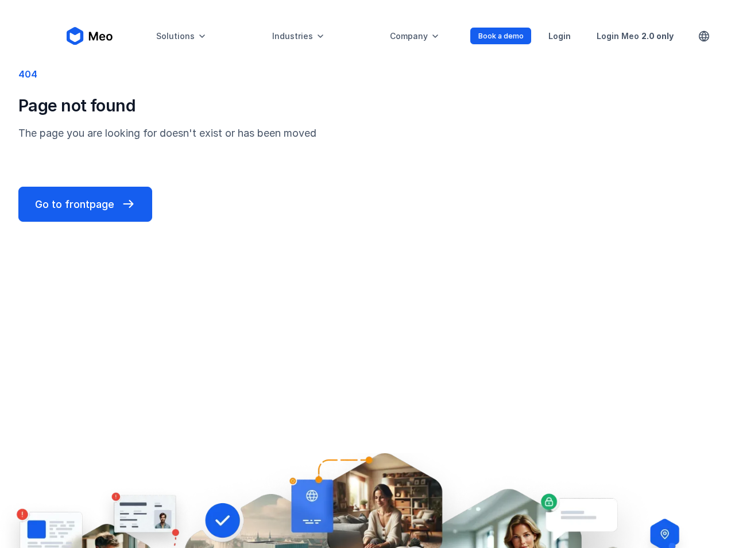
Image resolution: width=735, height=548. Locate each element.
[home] (90, 36)
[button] (181, 36)
